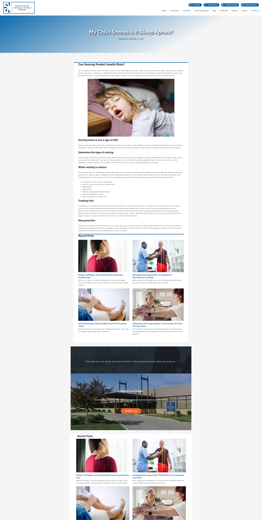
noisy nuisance (116, 71)
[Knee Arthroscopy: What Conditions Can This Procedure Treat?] (103, 304)
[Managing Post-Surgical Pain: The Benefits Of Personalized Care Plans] (158, 256)
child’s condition (125, 172)
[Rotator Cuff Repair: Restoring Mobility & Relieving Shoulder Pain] (103, 256)
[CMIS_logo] (19, 3)
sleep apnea (103, 160)
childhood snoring (108, 226)
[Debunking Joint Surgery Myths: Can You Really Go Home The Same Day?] (158, 304)
